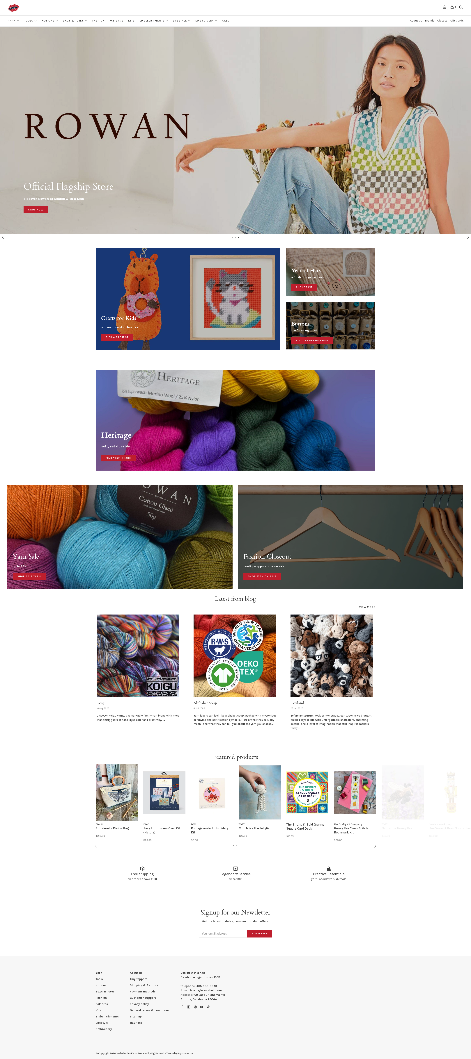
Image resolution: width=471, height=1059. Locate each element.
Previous (3, 237)
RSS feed (136, 1022)
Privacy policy (139, 1004)
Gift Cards (457, 20)
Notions (48, 20)
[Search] (461, 7)
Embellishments (152, 20)
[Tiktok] (208, 1007)
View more (367, 607)
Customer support (143, 997)
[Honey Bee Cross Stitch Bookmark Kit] (355, 792)
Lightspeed (157, 1053)
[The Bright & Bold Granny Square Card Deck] (307, 792)
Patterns (116, 20)
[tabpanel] (235, 130)
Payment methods (143, 991)
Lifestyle (180, 20)
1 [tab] (232, 237)
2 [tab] (235, 237)
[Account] (445, 7)
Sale (225, 20)
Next (468, 237)
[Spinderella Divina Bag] (117, 792)
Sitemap (136, 1016)
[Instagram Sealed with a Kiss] (188, 1007)
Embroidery (204, 20)
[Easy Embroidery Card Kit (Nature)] (164, 792)
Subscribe (260, 933)
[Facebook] (181, 1007)
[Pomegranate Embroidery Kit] (212, 792)
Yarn (12, 20)
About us (136, 972)
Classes (442, 20)
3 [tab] (238, 237)
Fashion (98, 20)
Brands (429, 20)
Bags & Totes (73, 20)
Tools (28, 20)
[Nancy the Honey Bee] (403, 792)
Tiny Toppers (138, 979)
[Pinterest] (195, 1007)
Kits (131, 20)
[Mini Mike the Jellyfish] (260, 792)
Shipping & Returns (144, 985)
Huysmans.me (185, 1053)
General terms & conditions (149, 1010)
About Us (416, 20)
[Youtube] (201, 1007)
